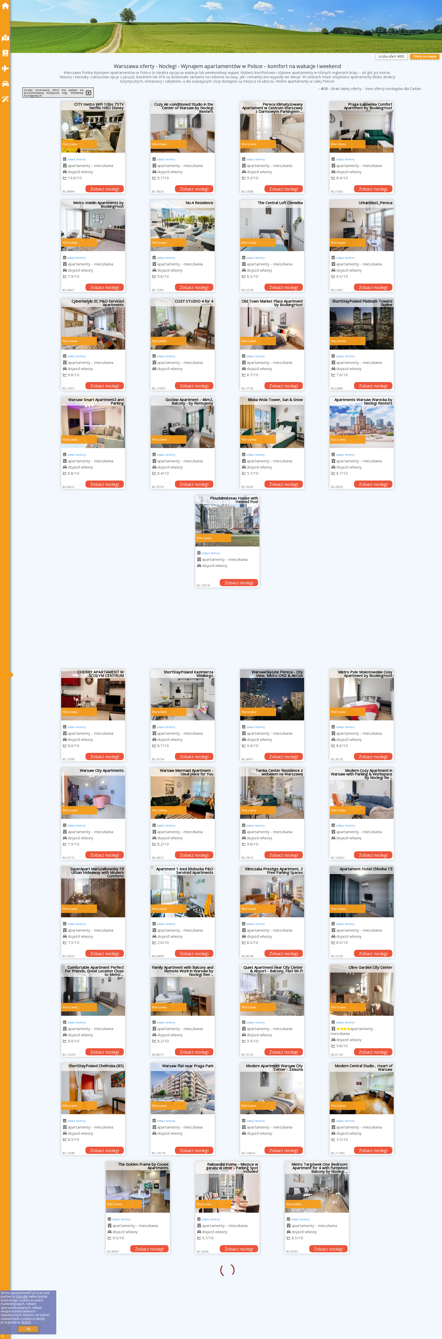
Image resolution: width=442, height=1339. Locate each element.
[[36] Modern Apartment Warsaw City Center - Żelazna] (272, 1088)
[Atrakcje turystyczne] (7, 99)
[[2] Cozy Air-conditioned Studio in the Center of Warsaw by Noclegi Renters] (183, 127)
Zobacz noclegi (104, 189)
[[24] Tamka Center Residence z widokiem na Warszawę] (272, 793)
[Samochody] (7, 84)
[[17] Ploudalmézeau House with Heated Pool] (227, 520)
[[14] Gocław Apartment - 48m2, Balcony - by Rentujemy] (183, 422)
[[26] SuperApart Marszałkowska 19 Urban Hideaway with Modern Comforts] (93, 891)
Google (22, 1296)
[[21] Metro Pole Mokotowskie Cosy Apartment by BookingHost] (362, 694)
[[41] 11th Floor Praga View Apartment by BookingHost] (362, 1187)
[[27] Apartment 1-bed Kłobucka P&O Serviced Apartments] (183, 891)
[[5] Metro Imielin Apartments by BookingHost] (93, 225)
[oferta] (65, 165)
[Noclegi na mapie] (7, 38)
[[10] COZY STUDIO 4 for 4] (183, 324)
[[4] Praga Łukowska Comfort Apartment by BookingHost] (362, 127)
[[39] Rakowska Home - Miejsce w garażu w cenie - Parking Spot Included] (183, 1187)
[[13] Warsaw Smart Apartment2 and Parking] (93, 422)
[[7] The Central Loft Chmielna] (272, 225)
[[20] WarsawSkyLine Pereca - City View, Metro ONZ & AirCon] (272, 694)
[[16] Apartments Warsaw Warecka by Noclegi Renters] (362, 422)
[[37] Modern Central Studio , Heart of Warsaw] (362, 1088)
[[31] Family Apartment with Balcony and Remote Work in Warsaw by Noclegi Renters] (183, 990)
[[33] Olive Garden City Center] (362, 990)
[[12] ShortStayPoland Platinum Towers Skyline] (362, 324)
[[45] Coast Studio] (362, 1285)
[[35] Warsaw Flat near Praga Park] (183, 1088)
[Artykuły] (7, 53)
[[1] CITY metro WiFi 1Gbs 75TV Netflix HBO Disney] (93, 127)
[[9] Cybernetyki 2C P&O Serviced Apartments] (93, 324)
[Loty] (7, 68)
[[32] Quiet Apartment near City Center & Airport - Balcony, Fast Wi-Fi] (272, 990)
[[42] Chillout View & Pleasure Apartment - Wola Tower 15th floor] (93, 1285)
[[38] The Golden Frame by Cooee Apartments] (93, 1187)
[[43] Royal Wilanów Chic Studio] (183, 1285)
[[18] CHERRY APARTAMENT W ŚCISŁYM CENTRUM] (93, 694)
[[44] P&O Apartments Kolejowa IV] (272, 1285)
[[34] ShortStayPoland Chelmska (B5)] (93, 1088)
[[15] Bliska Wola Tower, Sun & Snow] (272, 422)
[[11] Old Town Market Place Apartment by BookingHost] (272, 324)
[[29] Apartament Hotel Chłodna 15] (362, 891)
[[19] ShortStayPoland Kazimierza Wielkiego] (183, 694)
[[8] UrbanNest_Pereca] (362, 225)
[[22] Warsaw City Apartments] (93, 793)
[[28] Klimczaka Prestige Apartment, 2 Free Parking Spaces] (272, 891)
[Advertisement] (227, 631)
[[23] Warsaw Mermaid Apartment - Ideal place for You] (183, 793)
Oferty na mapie (425, 56)
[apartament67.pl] (7, 6)
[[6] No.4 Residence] (183, 225)
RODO (26, 1322)
